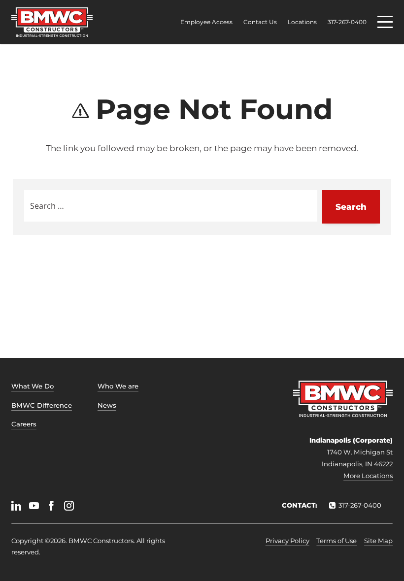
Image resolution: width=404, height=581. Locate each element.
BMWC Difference (41, 405)
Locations (302, 22)
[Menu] (385, 22)
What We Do (32, 386)
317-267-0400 (347, 22)
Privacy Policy (287, 541)
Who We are (118, 386)
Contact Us (260, 22)
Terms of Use (336, 541)
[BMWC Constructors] (52, 22)
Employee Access (206, 22)
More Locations (368, 476)
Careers (23, 424)
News (107, 405)
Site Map (378, 541)
